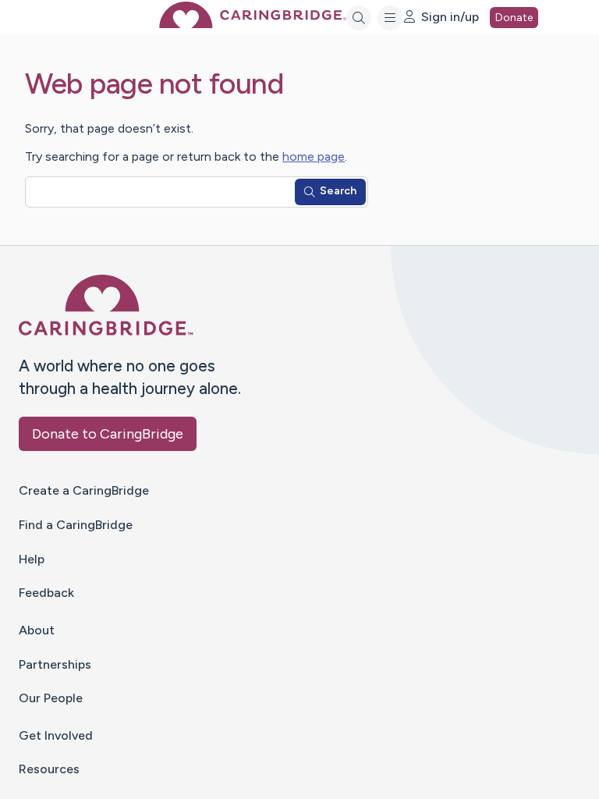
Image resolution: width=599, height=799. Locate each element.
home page (313, 156)
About (37, 630)
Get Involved (56, 735)
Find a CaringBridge (76, 524)
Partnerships (55, 664)
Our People (51, 698)
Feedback (46, 592)
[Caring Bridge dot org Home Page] (252, 23)
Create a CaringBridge (84, 490)
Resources (49, 769)
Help (31, 559)
